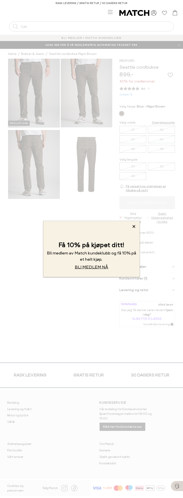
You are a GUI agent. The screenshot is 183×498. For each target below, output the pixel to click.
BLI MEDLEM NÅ (91, 266)
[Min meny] (153, 13)
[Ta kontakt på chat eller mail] (177, 486)
